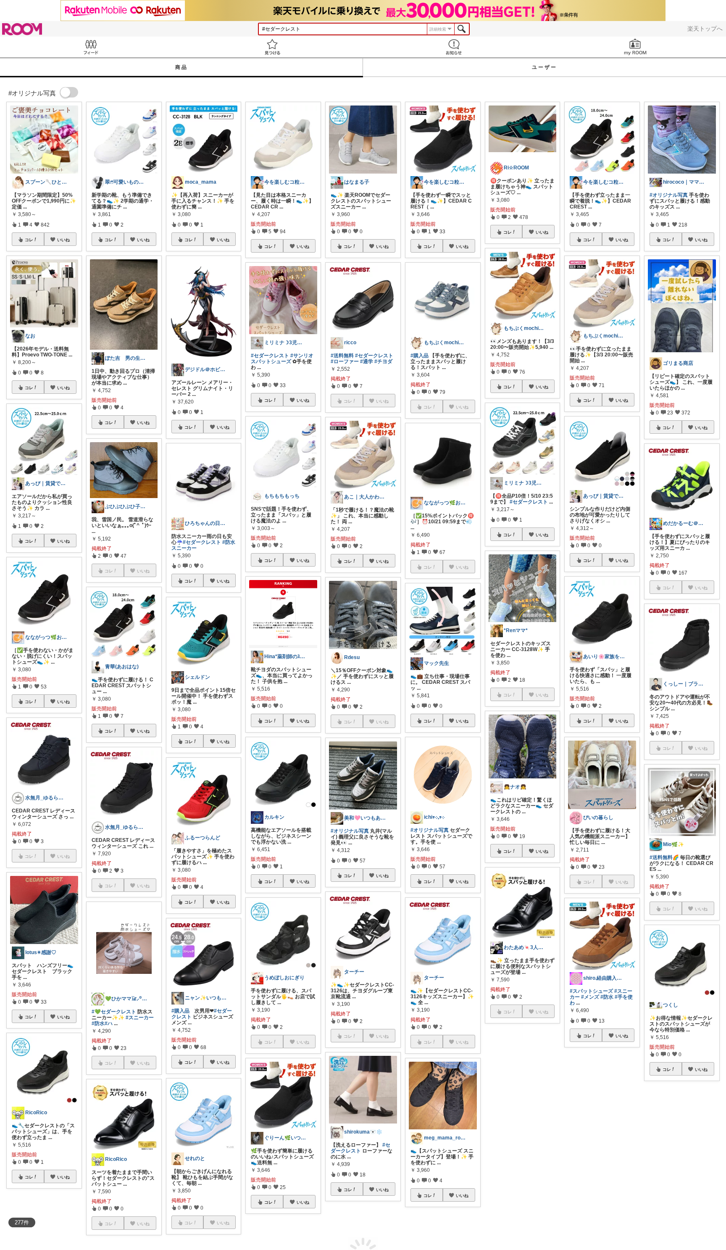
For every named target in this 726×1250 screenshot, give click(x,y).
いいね (63, 239)
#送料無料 (342, 356)
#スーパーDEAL (689, 1184)
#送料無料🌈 (664, 857)
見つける (272, 47)
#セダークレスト (202, 542)
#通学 (366, 361)
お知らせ (453, 47)
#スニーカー (140, 1018)
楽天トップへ (705, 28)
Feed (91, 47)
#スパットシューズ (591, 991)
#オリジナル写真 (350, 831)
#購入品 (180, 1011)
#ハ (109, 1023)
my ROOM (635, 47)
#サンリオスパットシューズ (282, 358)
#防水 (98, 1023)
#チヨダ (383, 361)
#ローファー (345, 361)
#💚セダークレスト (114, 1012)
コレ (29, 239)
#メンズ (590, 997)
